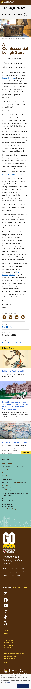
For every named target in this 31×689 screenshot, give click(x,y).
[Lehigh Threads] (6, 624)
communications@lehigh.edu (10, 509)
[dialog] (15, 681)
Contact (6, 638)
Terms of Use (7, 647)
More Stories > (26, 452)
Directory (6, 633)
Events (15, 14)
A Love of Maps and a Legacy (15, 442)
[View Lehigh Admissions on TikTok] (6, 618)
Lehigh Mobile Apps (9, 645)
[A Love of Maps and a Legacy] (15, 430)
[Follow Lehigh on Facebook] (6, 601)
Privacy (6, 650)
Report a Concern (9, 665)
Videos (9, 14)
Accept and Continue (23, 686)
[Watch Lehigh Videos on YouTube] (7, 606)
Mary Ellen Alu (7, 327)
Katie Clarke (5, 476)
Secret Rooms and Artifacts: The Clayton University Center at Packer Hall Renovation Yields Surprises (15, 405)
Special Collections (8, 78)
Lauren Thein (6, 470)
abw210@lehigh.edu (8, 490)
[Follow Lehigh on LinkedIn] (6, 612)
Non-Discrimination (9, 658)
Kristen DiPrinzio (7, 464)
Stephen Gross (6, 473)
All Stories (25, 14)
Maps (5, 635)
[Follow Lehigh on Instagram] (6, 595)
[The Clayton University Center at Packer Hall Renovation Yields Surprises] (15, 390)
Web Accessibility (9, 643)
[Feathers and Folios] (15, 359)
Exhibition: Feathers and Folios (15, 371)
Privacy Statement (7, 682)
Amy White (5, 486)
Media (20, 14)
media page (18, 483)
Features (4, 14)
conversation (19, 587)
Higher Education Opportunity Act (14, 654)
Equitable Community (10, 656)
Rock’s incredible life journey (12, 174)
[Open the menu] (27, 2)
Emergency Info (8, 640)
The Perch (6, 631)
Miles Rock (20, 343)
